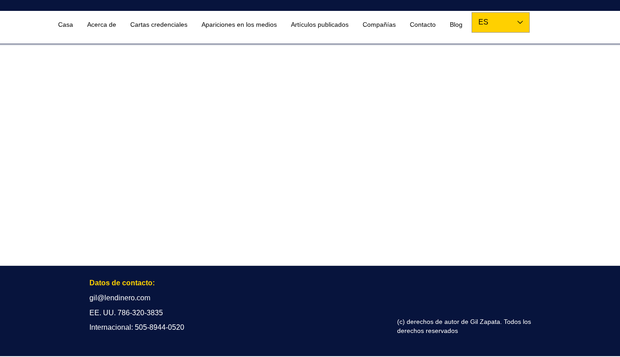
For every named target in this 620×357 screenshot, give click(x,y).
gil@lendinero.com (119, 298)
